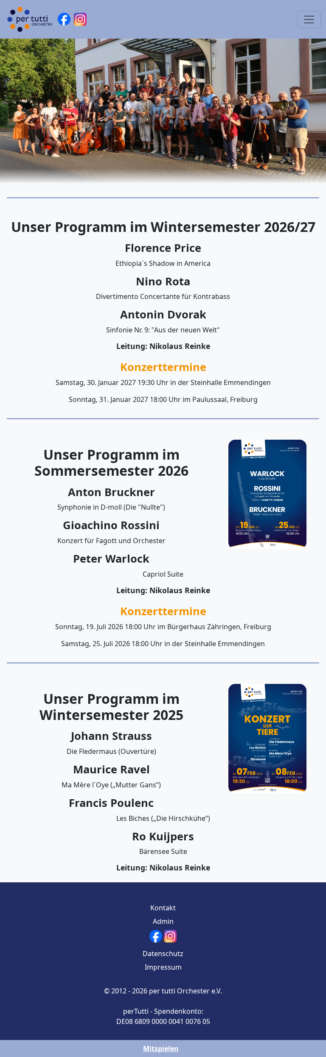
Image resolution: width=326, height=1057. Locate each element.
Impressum (163, 967)
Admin (163, 921)
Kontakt (163, 907)
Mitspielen (161, 1048)
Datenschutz (163, 953)
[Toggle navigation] (309, 19)
